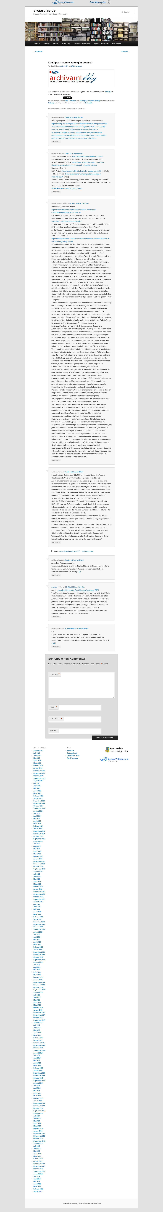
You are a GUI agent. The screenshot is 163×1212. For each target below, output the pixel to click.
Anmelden (70, 751)
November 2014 (39, 1106)
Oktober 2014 (38, 1108)
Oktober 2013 (38, 1138)
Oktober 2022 (38, 866)
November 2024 (39, 803)
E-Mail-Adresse (56, 718)
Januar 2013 (37, 1161)
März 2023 (37, 854)
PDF (79, 572)
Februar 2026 (38, 766)
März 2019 (37, 975)
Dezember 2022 (39, 861)
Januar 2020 (37, 949)
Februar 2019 (38, 977)
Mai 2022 (36, 879)
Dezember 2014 (39, 1103)
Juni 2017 (36, 1028)
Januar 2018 (37, 1010)
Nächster (125, 51)
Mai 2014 (36, 1121)
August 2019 (37, 962)
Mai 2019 (36, 970)
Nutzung (51, 103)
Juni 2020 (36, 937)
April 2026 (37, 761)
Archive (55, 44)
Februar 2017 (38, 1038)
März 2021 (37, 914)
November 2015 (39, 1076)
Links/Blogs (66, 44)
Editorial (37, 44)
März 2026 (37, 763)
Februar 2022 (38, 886)
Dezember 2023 (39, 831)
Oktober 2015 (38, 1078)
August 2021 (37, 902)
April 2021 (37, 912)
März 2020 (37, 944)
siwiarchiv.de (44, 10)
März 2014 (37, 1126)
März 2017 (37, 1035)
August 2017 (37, 1023)
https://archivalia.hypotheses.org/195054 (87, 156)
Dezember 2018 (39, 982)
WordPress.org (72, 758)
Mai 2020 (36, 939)
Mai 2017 (36, 1030)
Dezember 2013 (39, 1133)
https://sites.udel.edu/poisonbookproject (66, 221)
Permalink (88, 103)
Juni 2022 (36, 876)
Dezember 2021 (39, 892)
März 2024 (37, 823)
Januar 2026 (37, 768)
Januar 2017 (37, 1040)
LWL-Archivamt (76, 66)
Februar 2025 (38, 796)
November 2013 (39, 1136)
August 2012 (37, 1174)
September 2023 (39, 839)
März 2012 (37, 1186)
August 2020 (37, 932)
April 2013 (37, 1154)
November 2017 (39, 1015)
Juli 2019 (36, 965)
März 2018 (37, 1005)
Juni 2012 (36, 1179)
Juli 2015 (36, 1086)
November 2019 (39, 955)
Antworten (56, 141)
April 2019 (37, 972)
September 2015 (39, 1081)
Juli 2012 (36, 1176)
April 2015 (37, 1093)
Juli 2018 (36, 995)
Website (53, 730)
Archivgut (83, 101)
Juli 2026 (36, 753)
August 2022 (37, 871)
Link (53, 643)
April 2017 (37, 1033)
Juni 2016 (36, 1058)
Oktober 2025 (38, 776)
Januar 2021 (37, 919)
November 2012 (39, 1166)
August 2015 (37, 1083)
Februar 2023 (38, 856)
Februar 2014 (38, 1128)
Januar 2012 (37, 1191)
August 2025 (37, 781)
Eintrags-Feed (72, 753)
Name (53, 707)
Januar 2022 (37, 889)
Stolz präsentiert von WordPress (90, 1203)
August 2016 (37, 1053)
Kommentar (55, 674)
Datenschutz (116, 44)
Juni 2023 (36, 846)
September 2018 (39, 990)
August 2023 (37, 841)
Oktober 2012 (38, 1169)
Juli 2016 (36, 1055)
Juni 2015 (36, 1088)
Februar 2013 (38, 1159)
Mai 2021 (36, 909)
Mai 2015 (36, 1091)
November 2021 (39, 894)
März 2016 (37, 1065)
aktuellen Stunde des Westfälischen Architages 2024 (78, 590)
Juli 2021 (36, 904)
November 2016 (39, 1045)
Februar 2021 (38, 917)
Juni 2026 (36, 756)
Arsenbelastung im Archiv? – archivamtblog (76, 551)
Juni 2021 (36, 907)
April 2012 (37, 1184)
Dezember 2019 (39, 952)
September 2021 (39, 899)
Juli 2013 (36, 1146)
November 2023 (39, 834)
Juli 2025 (36, 783)
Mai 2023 (36, 849)
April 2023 (37, 851)
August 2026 (37, 751)
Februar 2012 (38, 1189)
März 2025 (37, 793)
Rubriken (46, 44)
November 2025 (39, 773)
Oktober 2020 (38, 927)
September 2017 (39, 1020)
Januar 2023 (37, 859)
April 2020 (37, 942)
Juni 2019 (36, 967)
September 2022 (39, 869)
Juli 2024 (36, 813)
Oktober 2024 (38, 806)
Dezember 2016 (39, 1043)
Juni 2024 (36, 816)
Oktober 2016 (38, 1048)
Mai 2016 (36, 1060)
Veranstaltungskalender (82, 44)
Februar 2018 (38, 1007)
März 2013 (37, 1156)
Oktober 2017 (38, 1018)
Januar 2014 (37, 1131)
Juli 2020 (36, 934)
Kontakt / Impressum (101, 44)
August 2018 (37, 992)
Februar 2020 (38, 947)
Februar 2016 (38, 1068)
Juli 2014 (36, 1116)
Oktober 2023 (38, 836)
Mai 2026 (36, 758)
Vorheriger (37, 51)
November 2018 (39, 985)
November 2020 (39, 924)
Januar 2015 (37, 1101)
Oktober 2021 (38, 897)
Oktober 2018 (38, 987)
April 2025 (37, 791)
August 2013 (37, 1143)
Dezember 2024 (39, 801)
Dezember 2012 (39, 1164)
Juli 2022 (36, 874)
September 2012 (39, 1171)
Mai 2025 (36, 788)
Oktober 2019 (38, 957)
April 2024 (37, 821)
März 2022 (37, 884)
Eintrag (107, 92)
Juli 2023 (36, 844)
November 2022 (39, 864)
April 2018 (37, 1002)
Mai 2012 (36, 1181)
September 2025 (39, 778)
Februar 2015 (38, 1098)
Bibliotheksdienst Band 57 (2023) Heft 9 (66, 188)
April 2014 (37, 1123)
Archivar (54, 587)
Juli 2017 (36, 1025)
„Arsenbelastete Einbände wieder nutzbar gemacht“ (81, 171)
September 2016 (39, 1050)
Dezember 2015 (39, 1073)
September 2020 (39, 929)
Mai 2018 (36, 1000)
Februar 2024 (38, 826)
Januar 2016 (37, 1070)
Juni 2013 (36, 1149)
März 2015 (37, 1096)
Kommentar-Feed (73, 756)
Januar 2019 (37, 980)
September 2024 (39, 808)
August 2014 (37, 1113)
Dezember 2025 (39, 771)
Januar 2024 (37, 829)
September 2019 (39, 960)
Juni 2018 (36, 997)
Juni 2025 (36, 786)
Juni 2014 (36, 1118)
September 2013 (39, 1141)
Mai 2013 (36, 1151)
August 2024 (37, 811)
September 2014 (39, 1111)
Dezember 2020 (39, 922)
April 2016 (37, 1063)
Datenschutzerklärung (69, 1203)
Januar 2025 (37, 798)
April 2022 (37, 881)
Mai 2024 (36, 818)
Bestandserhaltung (93, 101)
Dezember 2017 (39, 1013)
